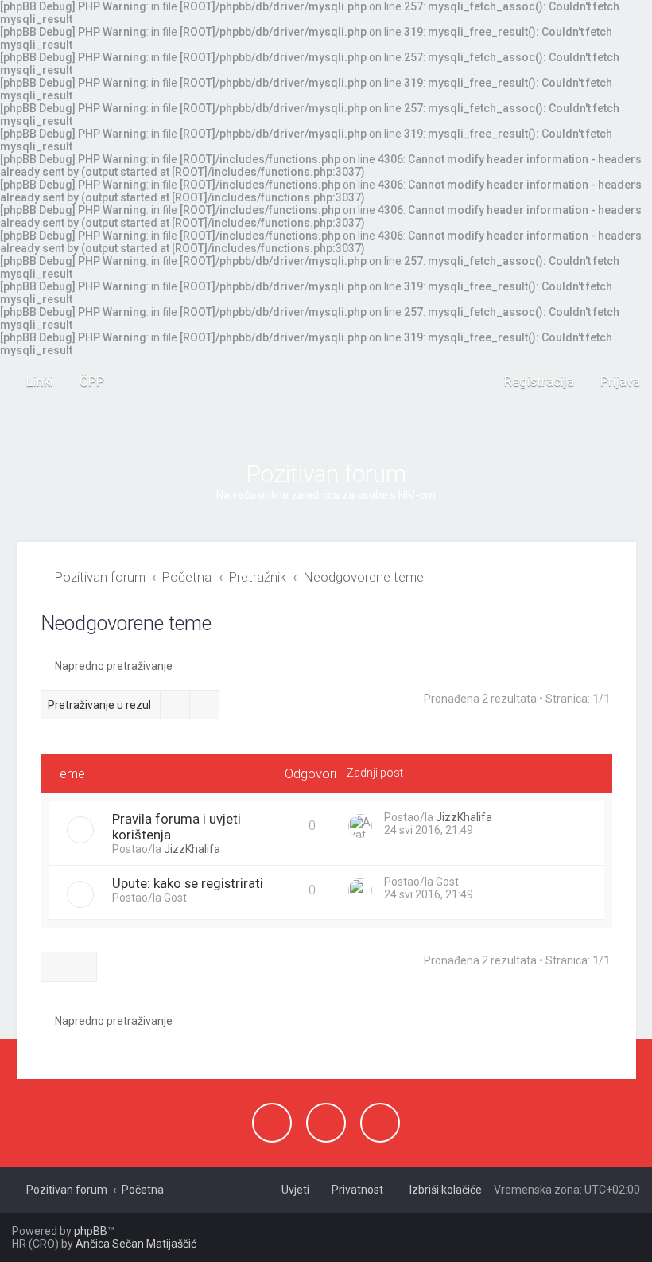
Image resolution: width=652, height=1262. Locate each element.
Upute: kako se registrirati (187, 883)
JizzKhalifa (192, 849)
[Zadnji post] (500, 819)
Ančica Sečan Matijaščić (136, 1243)
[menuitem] (84, 381)
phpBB (90, 1231)
